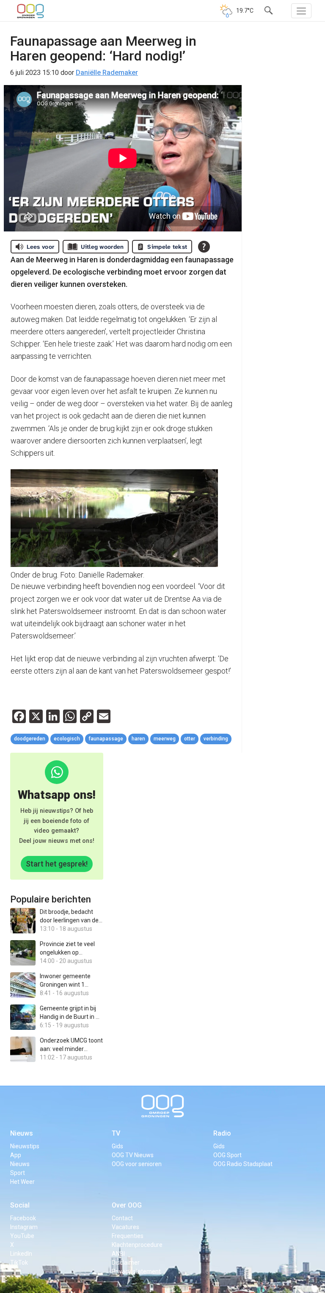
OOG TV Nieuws (133, 1155)
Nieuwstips (24, 1146)
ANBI (118, 1253)
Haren (138, 739)
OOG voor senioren (137, 1164)
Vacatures (125, 1227)
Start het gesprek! (57, 863)
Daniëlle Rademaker (107, 73)
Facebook (23, 1218)
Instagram (24, 1227)
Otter (189, 739)
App (15, 1155)
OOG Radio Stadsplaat (243, 1164)
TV (116, 1133)
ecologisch (67, 739)
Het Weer (22, 1181)
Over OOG (127, 1205)
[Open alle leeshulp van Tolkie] (204, 247)
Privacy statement (136, 1271)
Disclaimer (126, 1262)
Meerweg (165, 739)
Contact (122, 1218)
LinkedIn (21, 1253)
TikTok (19, 1262)
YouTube (22, 1235)
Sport (17, 1172)
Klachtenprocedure (137, 1244)
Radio (222, 1133)
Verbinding (216, 739)
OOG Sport (227, 1155)
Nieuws (21, 1133)
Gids (117, 1146)
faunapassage (105, 739)
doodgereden (29, 739)
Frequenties (127, 1235)
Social (20, 1205)
